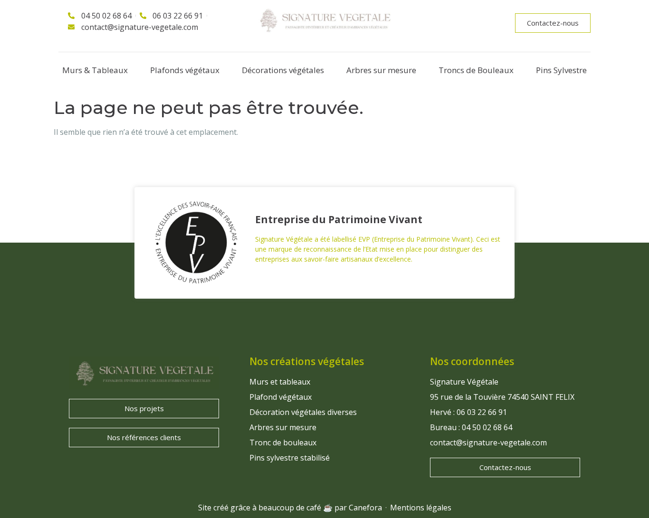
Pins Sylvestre (561, 70)
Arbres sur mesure (381, 70)
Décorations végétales (283, 70)
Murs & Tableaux (95, 70)
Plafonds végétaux (185, 70)
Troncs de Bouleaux (476, 70)
